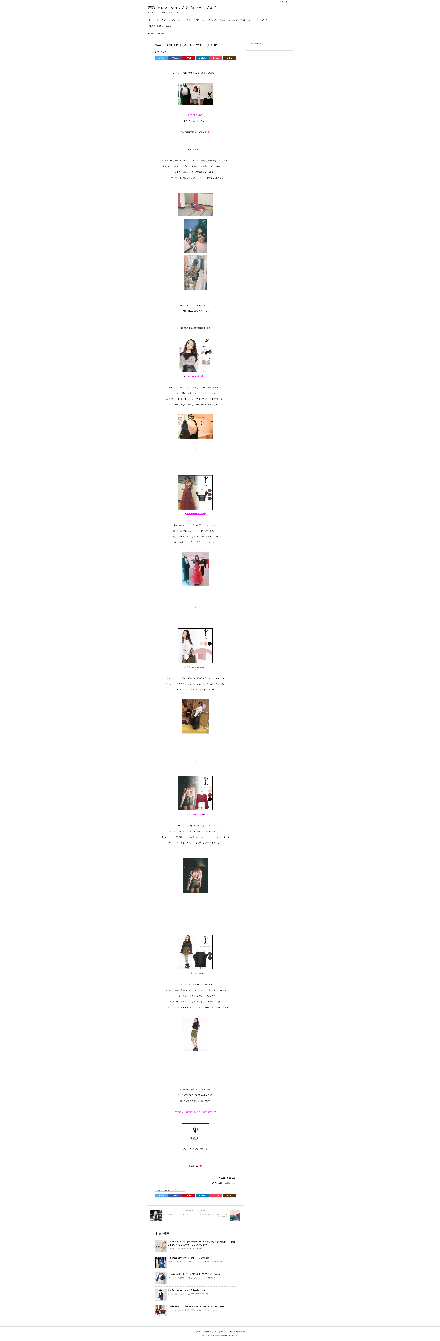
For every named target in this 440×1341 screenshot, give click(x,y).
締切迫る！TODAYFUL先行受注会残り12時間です (188, 1290)
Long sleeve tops (195, 814)
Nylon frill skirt (195, 973)
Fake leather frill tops (195, 514)
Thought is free (232, 1335)
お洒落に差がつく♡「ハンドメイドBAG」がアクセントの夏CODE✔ (196, 1306)
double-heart (229, 1183)
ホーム (152, 33)
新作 (233, 1178)
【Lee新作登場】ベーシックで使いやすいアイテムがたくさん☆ (194, 1274)
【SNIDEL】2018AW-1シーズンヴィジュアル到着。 (189, 1258)
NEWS (161, 33)
